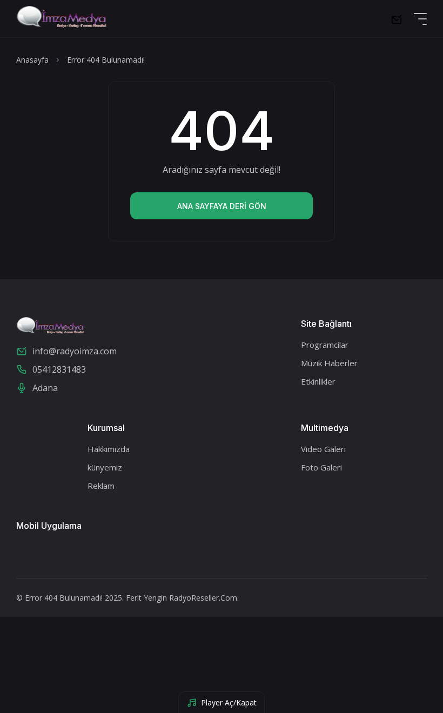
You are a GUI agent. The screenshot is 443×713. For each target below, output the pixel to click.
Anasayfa (32, 60)
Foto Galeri (321, 467)
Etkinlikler (318, 381)
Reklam (101, 485)
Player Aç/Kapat (229, 702)
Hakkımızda (109, 448)
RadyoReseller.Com (203, 598)
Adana (45, 388)
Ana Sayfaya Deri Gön (221, 206)
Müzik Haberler (329, 363)
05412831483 (59, 369)
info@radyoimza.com (74, 351)
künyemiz (105, 467)
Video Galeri (323, 448)
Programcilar (324, 344)
